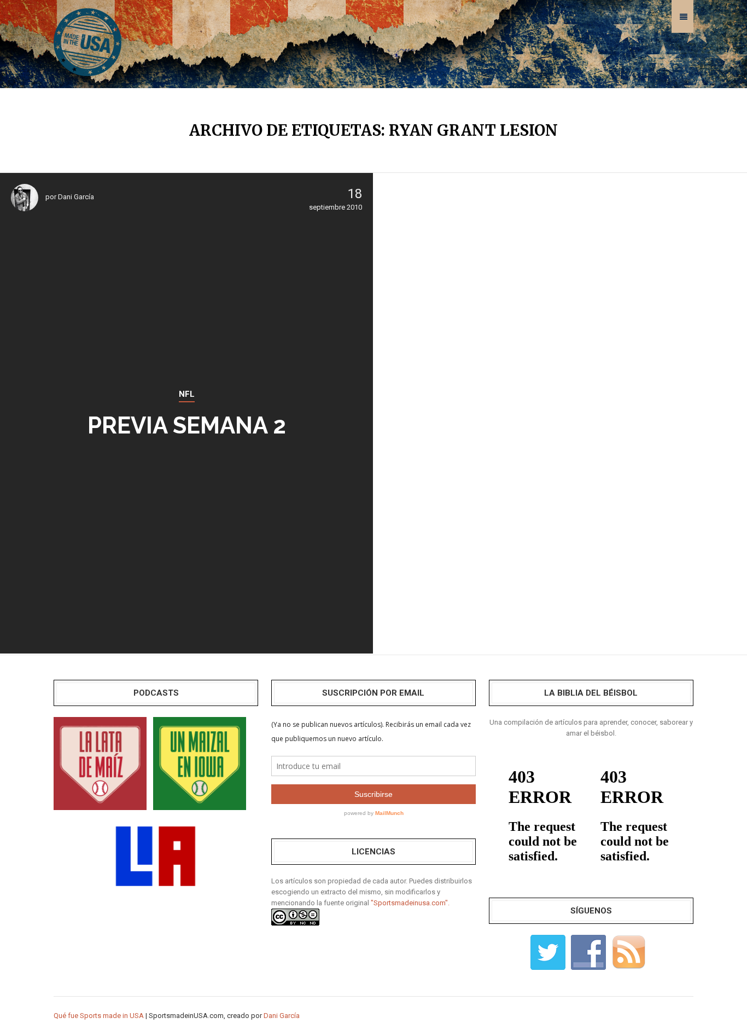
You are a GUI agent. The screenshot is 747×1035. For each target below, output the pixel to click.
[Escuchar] (100, 763)
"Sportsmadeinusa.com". (410, 903)
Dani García (76, 197)
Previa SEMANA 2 (186, 425)
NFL (187, 394)
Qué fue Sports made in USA (99, 1015)
